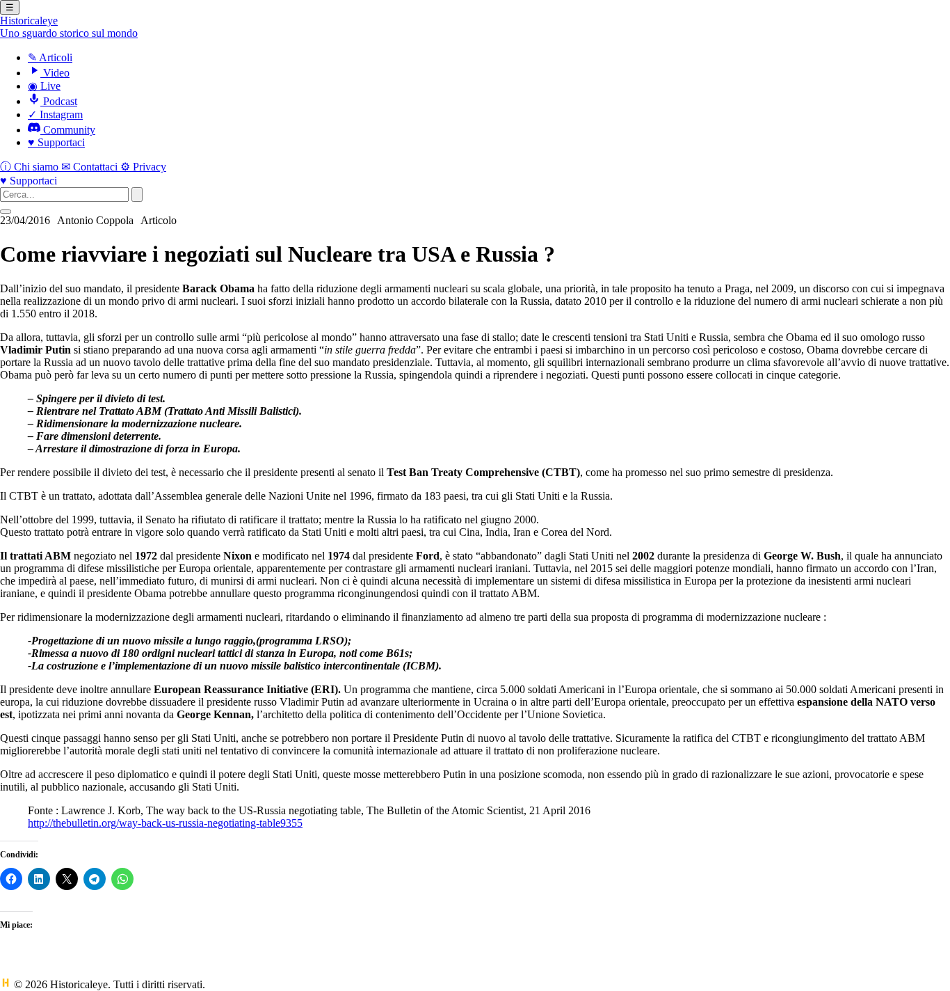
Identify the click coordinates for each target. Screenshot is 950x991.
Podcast (58, 101)
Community (67, 130)
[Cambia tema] (5, 211)
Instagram (55, 114)
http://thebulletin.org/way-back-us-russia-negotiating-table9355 (165, 823)
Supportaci (56, 142)
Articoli (50, 57)
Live (44, 86)
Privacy (143, 167)
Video (55, 73)
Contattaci (90, 167)
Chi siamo (30, 167)
